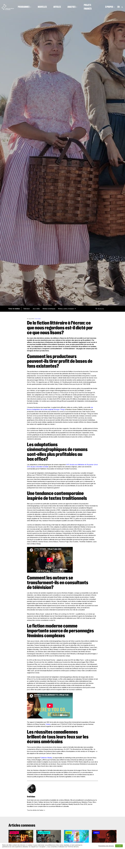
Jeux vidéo (36, 309)
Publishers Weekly (46, 758)
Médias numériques (49, 309)
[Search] (97, 309)
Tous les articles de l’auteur (35, 810)
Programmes (23, 6)
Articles (57, 6)
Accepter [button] (119, 846)
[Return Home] (8, 6)
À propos (109, 6)
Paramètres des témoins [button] (106, 846)
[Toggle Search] (122, 6)
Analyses (71, 6)
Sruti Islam (38, 318)
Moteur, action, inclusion (66, 309)
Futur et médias (14, 309)
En (118, 6)
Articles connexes (22, 825)
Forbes (48, 724)
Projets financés (88, 7)
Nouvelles (42, 6)
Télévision (26, 309)
